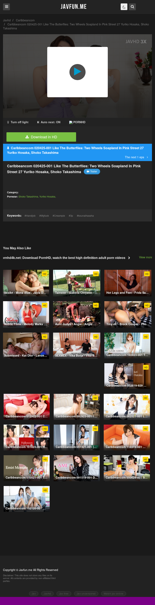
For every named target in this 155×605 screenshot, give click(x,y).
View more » (147, 257)
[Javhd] (73, 7)
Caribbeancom (25, 20)
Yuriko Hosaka (47, 196)
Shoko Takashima (28, 196)
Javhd (7, 20)
